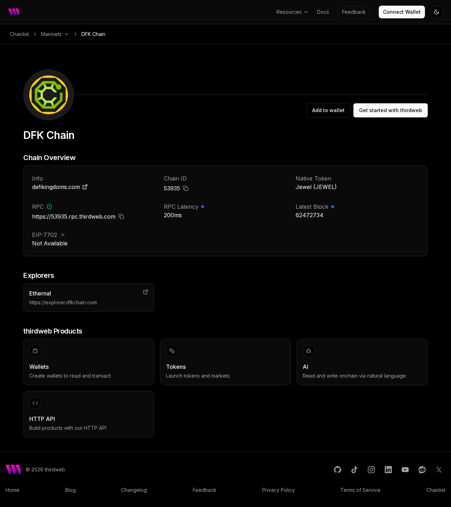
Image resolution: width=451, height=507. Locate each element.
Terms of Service (360, 490)
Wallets (39, 366)
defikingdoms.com (56, 186)
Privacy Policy (278, 490)
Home (12, 490)
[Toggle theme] (437, 12)
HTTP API (42, 418)
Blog (70, 490)
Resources (289, 12)
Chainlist (19, 34)
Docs (323, 12)
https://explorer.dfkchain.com (63, 302)
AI (305, 366)
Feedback (354, 12)
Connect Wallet (402, 12)
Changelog (134, 490)
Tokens (176, 366)
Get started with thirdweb (390, 110)
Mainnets (51, 34)
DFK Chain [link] (93, 34)
